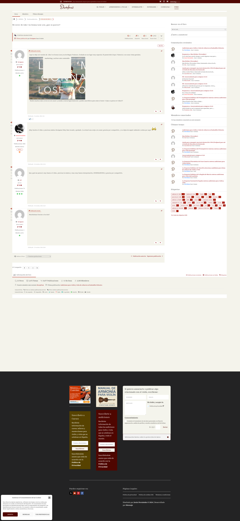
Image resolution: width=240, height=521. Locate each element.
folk (206, 205)
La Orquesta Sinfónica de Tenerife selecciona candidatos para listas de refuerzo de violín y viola (203, 169)
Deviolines (187, 50)
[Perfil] (17, 67)
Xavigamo (33, 38)
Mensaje (129, 505)
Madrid (202, 194)
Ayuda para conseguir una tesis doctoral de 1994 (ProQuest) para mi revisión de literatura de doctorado (203, 69)
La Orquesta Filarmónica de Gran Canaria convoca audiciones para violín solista (203, 162)
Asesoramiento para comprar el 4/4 (193, 155)
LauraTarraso (188, 73)
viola (207, 197)
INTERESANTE (137, 7)
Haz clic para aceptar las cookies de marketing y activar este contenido (57, 57)
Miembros (25, 14)
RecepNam (40, 285)
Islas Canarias (196, 205)
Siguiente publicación (154, 256)
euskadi (196, 200)
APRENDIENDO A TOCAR (118, 7)
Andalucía (210, 202)
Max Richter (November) (190, 61)
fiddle (188, 200)
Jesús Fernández (20, 135)
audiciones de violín (176, 194)
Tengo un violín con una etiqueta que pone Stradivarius (89, 2)
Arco (213, 205)
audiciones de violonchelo (177, 208)
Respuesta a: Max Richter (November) (194, 54)
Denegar (26, 514)
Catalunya (198, 197)
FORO (176, 7)
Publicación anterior (139, 256)
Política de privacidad (156, 406)
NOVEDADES (151, 7)
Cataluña (188, 197)
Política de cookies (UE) (146, 495)
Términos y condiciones (163, 495)
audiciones (191, 208)
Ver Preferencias (42, 514)
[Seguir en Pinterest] (78, 493)
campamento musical (207, 200)
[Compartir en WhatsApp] (11, 59)
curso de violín (199, 202)
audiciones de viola (190, 194)
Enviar (165, 427)
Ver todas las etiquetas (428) (179, 215)
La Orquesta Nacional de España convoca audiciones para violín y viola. (203, 181)
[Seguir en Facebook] (82, 493)
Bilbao (220, 205)
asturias (174, 205)
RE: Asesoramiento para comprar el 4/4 (194, 77)
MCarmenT (187, 80)
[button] (49, 498)
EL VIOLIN (100, 7)
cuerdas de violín (184, 205)
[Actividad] (19, 67)
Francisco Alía (188, 110)
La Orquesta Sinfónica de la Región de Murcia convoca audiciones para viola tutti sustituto (203, 175)
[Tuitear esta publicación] (11, 57)
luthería (189, 202)
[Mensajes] (21, 67)
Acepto (10, 514)
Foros (16, 14)
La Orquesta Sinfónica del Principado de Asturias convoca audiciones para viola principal (204, 98)
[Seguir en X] (70, 493)
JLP (21, 180)
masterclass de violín (176, 197)
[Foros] (14, 19)
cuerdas (219, 202)
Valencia (216, 208)
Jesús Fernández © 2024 (143, 502)
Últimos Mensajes (38, 14)
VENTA (174, 211)
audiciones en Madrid (177, 200)
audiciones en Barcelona (203, 208)
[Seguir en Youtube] (74, 493)
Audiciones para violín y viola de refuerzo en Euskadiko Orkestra (203, 48)
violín (210, 194)
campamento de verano (177, 202)
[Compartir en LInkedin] (11, 62)
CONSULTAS (165, 7)
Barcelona (215, 197)
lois (185, 65)
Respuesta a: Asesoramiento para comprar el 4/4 (197, 91)
